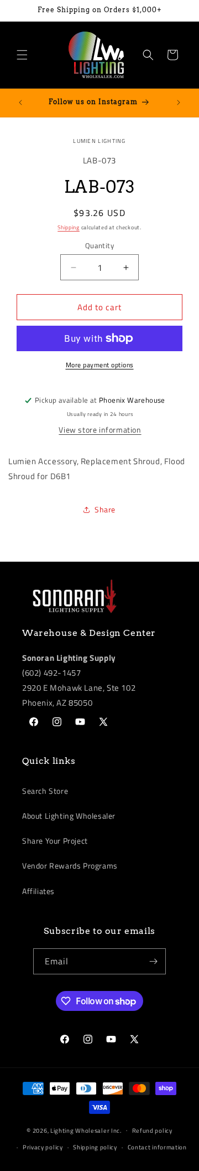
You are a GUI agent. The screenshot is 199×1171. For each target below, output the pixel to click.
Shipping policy (95, 1147)
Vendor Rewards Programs (70, 865)
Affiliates (38, 891)
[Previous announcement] (20, 102)
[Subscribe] (153, 961)
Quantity (99, 245)
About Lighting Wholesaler (69, 815)
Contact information (157, 1147)
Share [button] (105, 509)
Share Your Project (55, 840)
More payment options (100, 365)
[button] (22, 55)
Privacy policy (43, 1147)
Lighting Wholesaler (79, 1130)
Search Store (45, 791)
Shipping (68, 227)
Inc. (116, 1130)
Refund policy (152, 1130)
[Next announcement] (178, 102)
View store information (100, 429)
